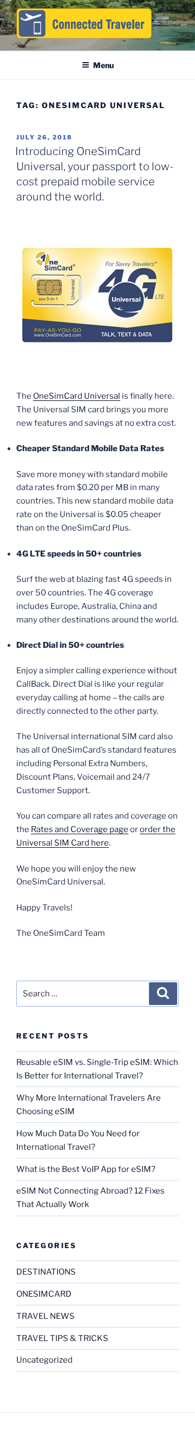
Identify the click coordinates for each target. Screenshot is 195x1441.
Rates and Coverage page (79, 829)
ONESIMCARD (44, 1294)
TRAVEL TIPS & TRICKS (62, 1338)
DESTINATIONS (46, 1272)
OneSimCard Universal (76, 396)
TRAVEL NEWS (45, 1316)
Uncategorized (44, 1360)
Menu (103, 65)
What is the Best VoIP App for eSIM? (85, 1169)
